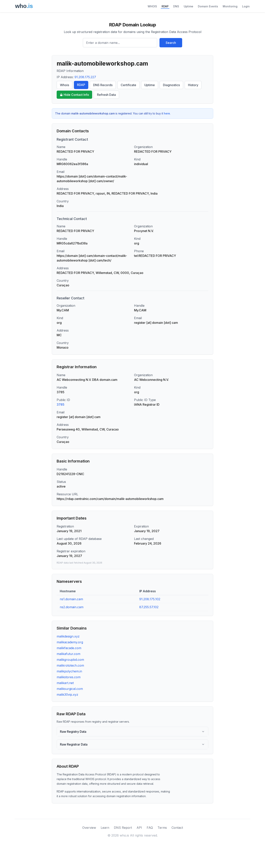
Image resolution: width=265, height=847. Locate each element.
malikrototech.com (70, 665)
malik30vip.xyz (67, 694)
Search (171, 43)
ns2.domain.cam (71, 607)
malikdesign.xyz (68, 636)
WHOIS (152, 6)
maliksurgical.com (70, 689)
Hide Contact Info (76, 95)
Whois (64, 85)
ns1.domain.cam (71, 599)
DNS (176, 6)
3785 (60, 404)
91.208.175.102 (149, 599)
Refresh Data (106, 95)
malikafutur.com (68, 654)
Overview (89, 828)
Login (246, 6)
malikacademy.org (70, 642)
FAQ (150, 828)
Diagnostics (171, 85)
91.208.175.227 (85, 77)
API (139, 828)
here (167, 113)
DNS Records (103, 85)
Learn (105, 828)
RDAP (165, 6)
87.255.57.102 (148, 607)
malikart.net (65, 683)
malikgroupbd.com (70, 660)
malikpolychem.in (69, 671)
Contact (177, 828)
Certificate (128, 85)
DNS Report (123, 828)
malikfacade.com (69, 648)
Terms (162, 828)
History (193, 85)
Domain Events (208, 6)
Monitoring (230, 6)
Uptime (188, 6)
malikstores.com (69, 677)
